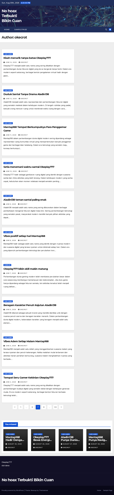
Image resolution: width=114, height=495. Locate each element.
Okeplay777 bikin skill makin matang (25, 268)
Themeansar (43, 490)
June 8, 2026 (11, 240)
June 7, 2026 (11, 273)
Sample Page (20, 29)
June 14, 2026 (11, 62)
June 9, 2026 (11, 204)
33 (55, 407)
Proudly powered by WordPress (13, 490)
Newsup (34, 490)
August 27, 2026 (70, 444)
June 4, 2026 (11, 346)
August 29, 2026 (42, 444)
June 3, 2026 (11, 382)
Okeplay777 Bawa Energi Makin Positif (41, 440)
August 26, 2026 (98, 444)
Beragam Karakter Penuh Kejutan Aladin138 (29, 305)
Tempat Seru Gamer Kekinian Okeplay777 (28, 377)
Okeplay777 (7, 462)
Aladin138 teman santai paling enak (24, 199)
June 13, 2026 (11, 98)
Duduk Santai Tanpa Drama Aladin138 (26, 94)
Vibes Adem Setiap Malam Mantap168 (26, 341)
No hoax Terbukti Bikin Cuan (11, 16)
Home (6, 29)
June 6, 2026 (11, 309)
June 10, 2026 (11, 171)
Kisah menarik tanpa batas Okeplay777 (27, 57)
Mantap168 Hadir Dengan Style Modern (15, 440)
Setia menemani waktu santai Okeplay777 (28, 166)
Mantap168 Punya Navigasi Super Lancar (98, 440)
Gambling (7, 265)
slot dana (5, 465)
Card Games (8, 54)
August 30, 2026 (15, 444)
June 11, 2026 (11, 135)
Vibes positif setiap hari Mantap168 (24, 236)
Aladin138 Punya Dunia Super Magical (70, 440)
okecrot (24, 62)
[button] (106, 29)
